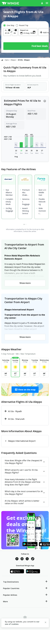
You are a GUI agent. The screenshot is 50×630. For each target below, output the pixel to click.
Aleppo (13, 60)
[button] (16, 144)
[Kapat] (45, 622)
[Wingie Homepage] (10, 3)
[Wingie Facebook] (16, 559)
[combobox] (7, 33)
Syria (7, 60)
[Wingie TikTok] (33, 559)
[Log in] (42, 3)
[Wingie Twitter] (27, 559)
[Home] (2, 60)
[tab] (24, 224)
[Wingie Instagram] (22, 559)
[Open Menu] (47, 3)
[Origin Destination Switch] (11, 32)
